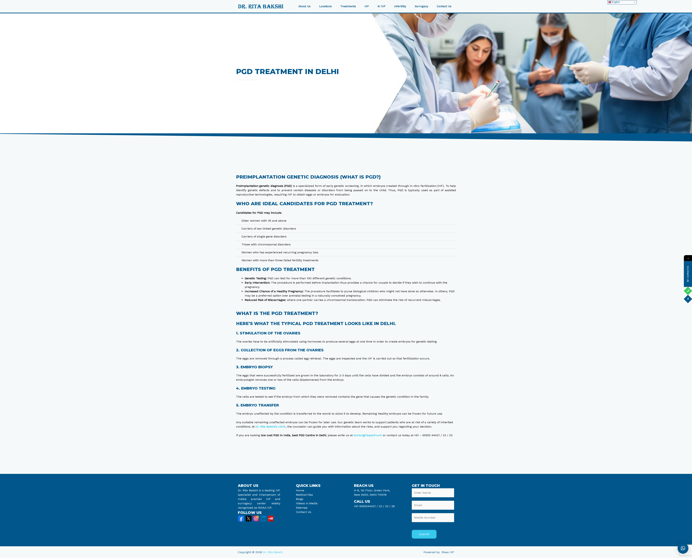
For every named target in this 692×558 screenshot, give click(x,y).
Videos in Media (307, 503)
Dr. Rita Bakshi (273, 552)
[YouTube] (270, 518)
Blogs (299, 499)
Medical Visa (304, 494)
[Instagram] (256, 518)
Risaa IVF (448, 552)
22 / (381, 506)
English (615, 2)
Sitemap (301, 507)
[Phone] (688, 291)
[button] (683, 548)
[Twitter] (248, 518)
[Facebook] (241, 518)
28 (393, 506)
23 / (388, 506)
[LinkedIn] (263, 518)
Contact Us (444, 6)
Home (300, 490)
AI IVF (381, 6)
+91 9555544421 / (366, 506)
